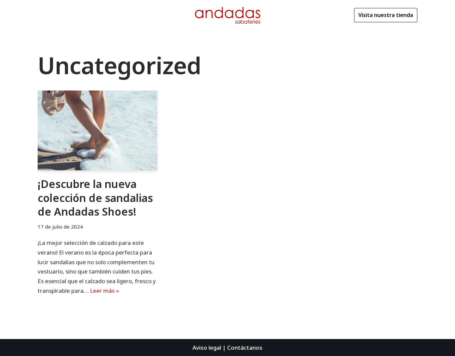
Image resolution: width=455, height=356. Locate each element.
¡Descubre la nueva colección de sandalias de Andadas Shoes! (95, 198)
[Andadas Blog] (227, 15)
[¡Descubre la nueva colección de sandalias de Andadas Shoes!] (98, 130)
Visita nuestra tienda (385, 15)
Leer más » (104, 290)
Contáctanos (244, 347)
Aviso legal (207, 347)
